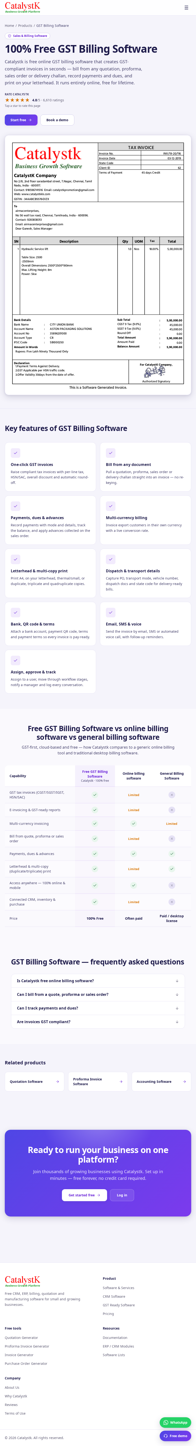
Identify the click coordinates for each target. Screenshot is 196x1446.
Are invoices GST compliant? (44, 1021)
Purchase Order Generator (26, 1363)
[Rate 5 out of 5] (27, 100)
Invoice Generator (19, 1355)
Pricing (108, 1313)
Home (9, 25)
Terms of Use (15, 1413)
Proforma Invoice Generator (27, 1346)
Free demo (178, 1436)
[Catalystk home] (23, 7)
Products (25, 25)
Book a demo (57, 120)
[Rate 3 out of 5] (17, 100)
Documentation (115, 1337)
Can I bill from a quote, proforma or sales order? (63, 994)
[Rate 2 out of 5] (12, 100)
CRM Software (114, 1296)
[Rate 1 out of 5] (7, 100)
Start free (18, 120)
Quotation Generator (21, 1337)
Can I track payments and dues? (47, 1008)
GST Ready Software (119, 1305)
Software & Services (118, 1287)
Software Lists (114, 1355)
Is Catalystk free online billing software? (55, 980)
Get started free (82, 1195)
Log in (122, 1195)
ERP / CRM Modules (118, 1346)
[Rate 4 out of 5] (22, 100)
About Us (12, 1387)
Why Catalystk (16, 1396)
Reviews (11, 1404)
